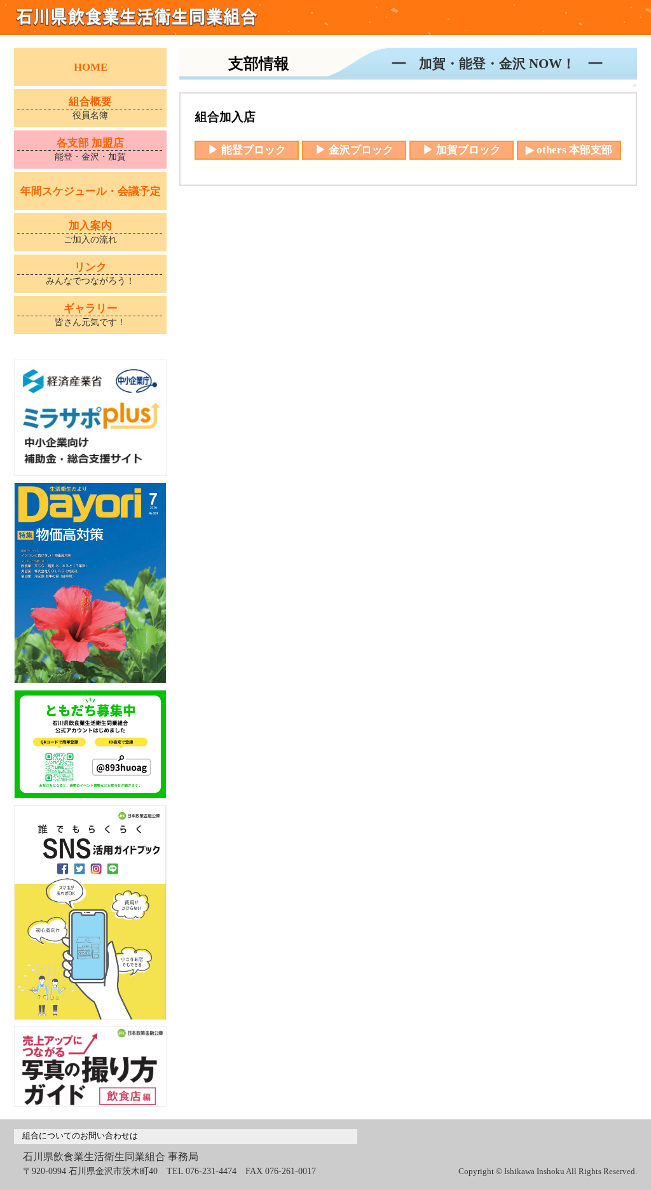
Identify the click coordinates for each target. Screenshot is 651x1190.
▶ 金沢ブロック (354, 150)
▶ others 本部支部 (569, 150)
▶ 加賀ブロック (462, 150)
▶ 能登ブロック (247, 150)
